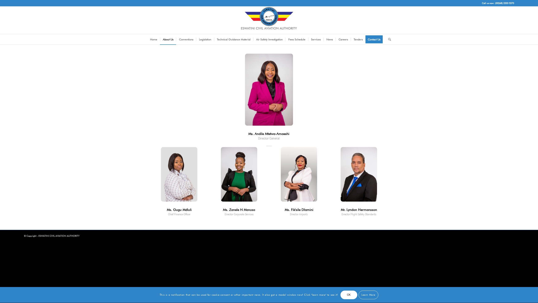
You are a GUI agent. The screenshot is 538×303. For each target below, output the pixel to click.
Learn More (368, 294)
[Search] (388, 39)
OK (349, 294)
